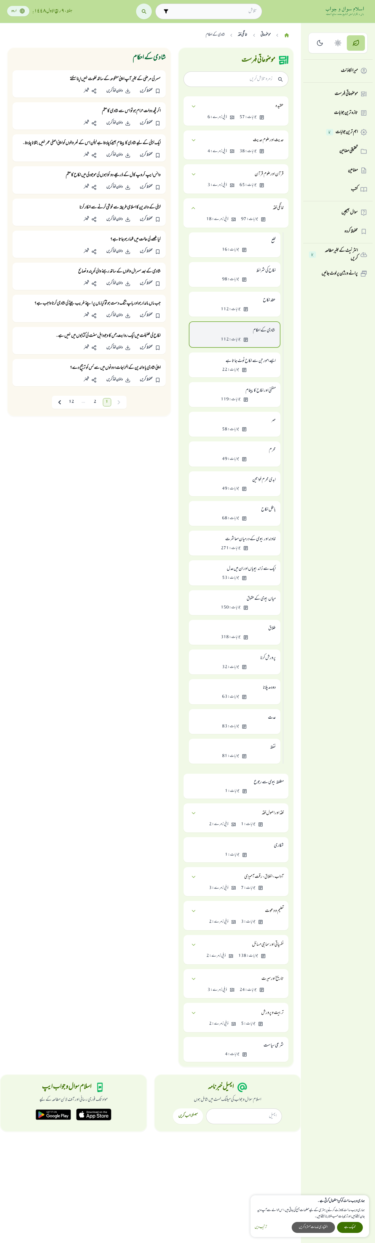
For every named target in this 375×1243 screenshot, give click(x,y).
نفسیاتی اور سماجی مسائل (268, 945)
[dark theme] (320, 43)
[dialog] (309, 1216)
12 (71, 402)
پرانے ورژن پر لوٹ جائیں (340, 273)
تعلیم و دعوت (274, 911)
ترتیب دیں (261, 1227)
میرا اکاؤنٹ (349, 70)
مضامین (353, 170)
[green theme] (356, 43)
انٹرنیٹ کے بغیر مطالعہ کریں (334, 255)
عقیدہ (279, 106)
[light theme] (338, 43)
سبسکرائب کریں (188, 1116)
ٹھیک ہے (350, 1227)
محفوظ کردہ (351, 231)
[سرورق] (287, 35)
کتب (354, 189)
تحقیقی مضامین (348, 151)
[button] (150, 91)
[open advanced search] (166, 11)
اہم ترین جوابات (343, 132)
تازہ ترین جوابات (346, 112)
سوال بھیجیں (350, 212)
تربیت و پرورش (272, 1013)
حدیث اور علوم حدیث (268, 140)
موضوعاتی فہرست (346, 94)
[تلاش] (144, 11)
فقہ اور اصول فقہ (273, 813)
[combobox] (214, 11)
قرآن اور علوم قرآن (269, 174)
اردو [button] (14, 11)
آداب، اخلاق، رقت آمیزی (264, 877)
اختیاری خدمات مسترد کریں (313, 1227)
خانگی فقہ (278, 208)
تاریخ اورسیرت (272, 979)
